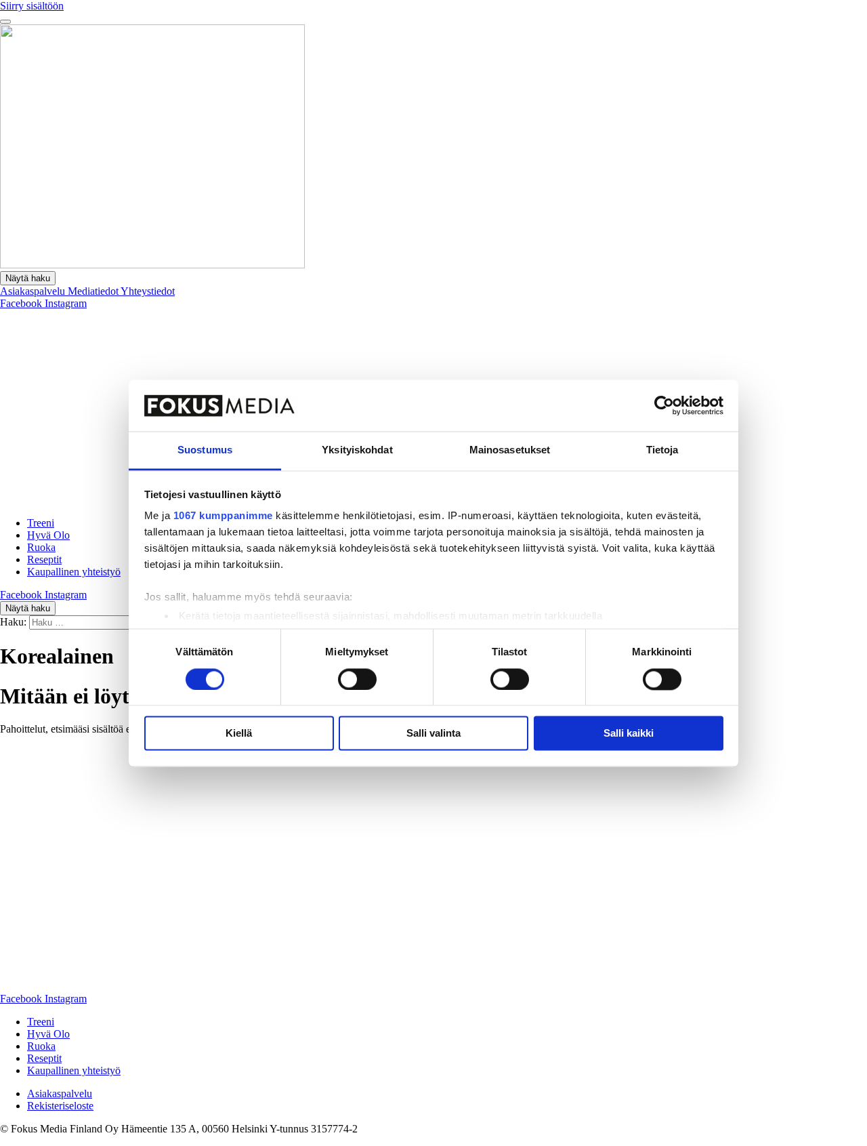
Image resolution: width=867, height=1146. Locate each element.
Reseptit (44, 559)
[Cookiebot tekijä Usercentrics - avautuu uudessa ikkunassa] (664, 405)
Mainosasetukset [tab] (510, 450)
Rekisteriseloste (60, 1105)
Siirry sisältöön (32, 6)
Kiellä (239, 733)
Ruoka (41, 547)
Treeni (40, 523)
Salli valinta (433, 733)
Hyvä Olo (48, 535)
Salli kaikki (629, 733)
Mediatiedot (94, 291)
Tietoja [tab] (662, 450)
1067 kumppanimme (223, 516)
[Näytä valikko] (5, 22)
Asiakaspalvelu (34, 291)
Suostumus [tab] (204, 450)
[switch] (357, 679)
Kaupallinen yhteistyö (74, 571)
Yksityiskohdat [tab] (357, 450)
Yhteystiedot (148, 291)
